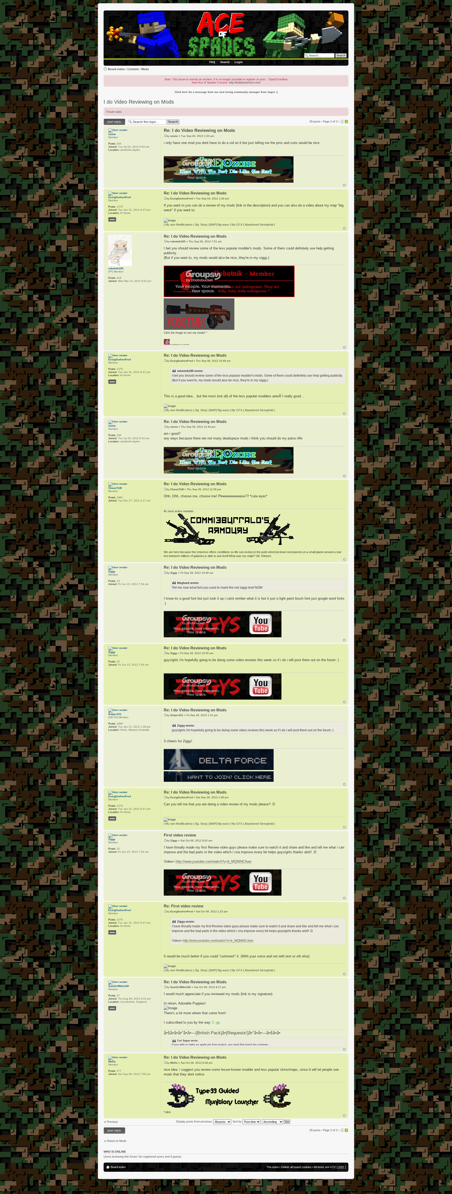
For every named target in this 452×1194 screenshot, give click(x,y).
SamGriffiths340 (180, 987)
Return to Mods (116, 1140)
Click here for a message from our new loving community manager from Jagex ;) (226, 92)
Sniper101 (176, 715)
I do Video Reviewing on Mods (139, 102)
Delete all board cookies (296, 1167)
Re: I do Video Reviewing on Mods (199, 130)
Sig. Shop (201, 224)
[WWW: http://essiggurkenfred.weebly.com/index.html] (112, 219)
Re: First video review (184, 906)
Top (344, 185)
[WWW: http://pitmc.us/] (112, 1008)
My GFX (236, 224)
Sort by (237, 1121)
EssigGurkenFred (181, 198)
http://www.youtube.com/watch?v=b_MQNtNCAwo (213, 861)
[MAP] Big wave (219, 224)
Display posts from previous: (194, 1121)
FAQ (212, 62)
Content (133, 69)
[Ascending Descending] (276, 1121)
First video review (180, 835)
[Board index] (227, 35)
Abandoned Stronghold (259, 224)
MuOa (174, 1062)
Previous (112, 1121)
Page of (330, 121)
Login (239, 62)
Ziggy (173, 572)
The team (273, 1167)
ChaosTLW (177, 489)
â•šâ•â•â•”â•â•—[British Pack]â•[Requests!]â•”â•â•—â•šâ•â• (222, 1032)
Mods (145, 69)
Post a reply (111, 120)
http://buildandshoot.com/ (245, 82)
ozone (174, 136)
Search (225, 62)
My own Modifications (179, 224)
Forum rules (114, 111)
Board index (116, 69)
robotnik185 (177, 241)
